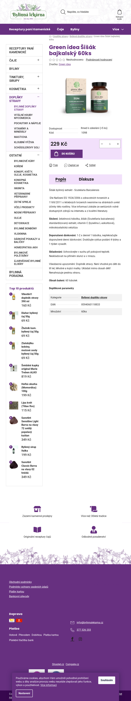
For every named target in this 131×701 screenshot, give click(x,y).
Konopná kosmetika (21, 182)
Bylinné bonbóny (25, 228)
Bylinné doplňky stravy (25, 108)
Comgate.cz (72, 664)
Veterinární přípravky (22, 195)
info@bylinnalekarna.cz (90, 622)
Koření (18, 166)
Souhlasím (107, 680)
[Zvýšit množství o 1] (118, 144)
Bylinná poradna (16, 274)
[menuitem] (30, 29)
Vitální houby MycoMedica (23, 116)
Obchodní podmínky (20, 582)
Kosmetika (17, 89)
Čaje (13, 60)
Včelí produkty (24, 207)
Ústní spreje (22, 202)
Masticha (20, 137)
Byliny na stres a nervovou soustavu (89, 591)
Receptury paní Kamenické (21, 50)
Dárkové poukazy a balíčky (27, 240)
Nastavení (24, 693)
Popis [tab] (60, 179)
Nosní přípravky (25, 212)
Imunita (19, 188)
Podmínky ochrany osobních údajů (28, 586)
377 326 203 (84, 629)
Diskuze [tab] (86, 179)
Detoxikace (21, 223)
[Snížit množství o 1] (102, 144)
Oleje (18, 217)
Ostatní (15, 155)
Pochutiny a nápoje (27, 123)
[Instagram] (80, 639)
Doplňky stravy (16, 99)
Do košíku (68, 153)
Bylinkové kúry (24, 161)
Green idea (65, 64)
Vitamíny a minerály (21, 130)
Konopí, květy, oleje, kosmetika (25, 173)
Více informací (48, 685)
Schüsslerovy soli (26, 147)
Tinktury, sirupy (16, 79)
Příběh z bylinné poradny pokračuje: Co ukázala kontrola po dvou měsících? (90, 600)
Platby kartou (16, 591)
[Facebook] (72, 639)
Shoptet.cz (58, 664)
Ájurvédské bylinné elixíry (27, 262)
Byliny (14, 69)
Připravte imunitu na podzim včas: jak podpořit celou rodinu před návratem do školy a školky (95, 583)
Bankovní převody (19, 596)
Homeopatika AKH (26, 247)
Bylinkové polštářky (21, 254)
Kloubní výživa (24, 142)
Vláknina (20, 233)
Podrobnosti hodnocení (99, 59)
